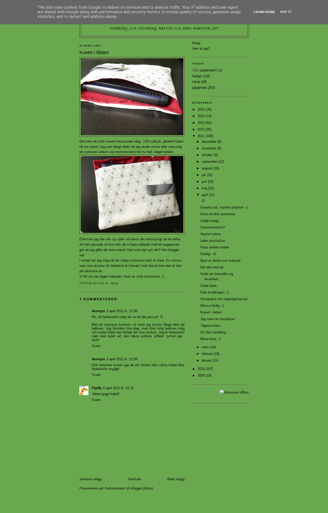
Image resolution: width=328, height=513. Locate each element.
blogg (196, 43)
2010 (202, 369)
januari (207, 360)
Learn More (264, 12)
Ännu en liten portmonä (217, 214)
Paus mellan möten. (215, 247)
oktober (208, 155)
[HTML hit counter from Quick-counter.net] (234, 392)
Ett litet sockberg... (214, 332)
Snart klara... (210, 286)
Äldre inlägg (175, 479)
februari (208, 354)
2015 (202, 109)
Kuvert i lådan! (211, 312)
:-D (202, 201)
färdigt (196, 76)
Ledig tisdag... (210, 221)
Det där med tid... (213, 267)
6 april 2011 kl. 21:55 (122, 311)
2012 (202, 129)
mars (206, 347)
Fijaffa (96, 388)
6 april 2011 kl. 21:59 (122, 359)
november (209, 148)
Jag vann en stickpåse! (217, 319)
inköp (196, 82)
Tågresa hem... (211, 326)
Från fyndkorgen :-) (214, 292)
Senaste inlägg (90, 479)
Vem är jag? (201, 48)
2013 (202, 123)
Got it (286, 12)
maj (205, 188)
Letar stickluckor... (214, 241)
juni (205, 181)
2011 (202, 136)
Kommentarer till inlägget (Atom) (129, 488)
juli (204, 175)
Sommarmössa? (212, 227)
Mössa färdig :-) (212, 306)
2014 (202, 116)
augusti (207, 168)
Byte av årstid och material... (221, 261)
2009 (202, 375)
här (81, 255)
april (205, 195)
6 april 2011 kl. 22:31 (118, 388)
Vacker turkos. (211, 234)
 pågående (205, 70)
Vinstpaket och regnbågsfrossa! (224, 299)
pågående (199, 88)
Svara (96, 346)
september (210, 161)
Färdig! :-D (208, 254)
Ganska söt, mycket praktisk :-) (224, 207)
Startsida (134, 479)
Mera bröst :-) (210, 339)
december (209, 142)
